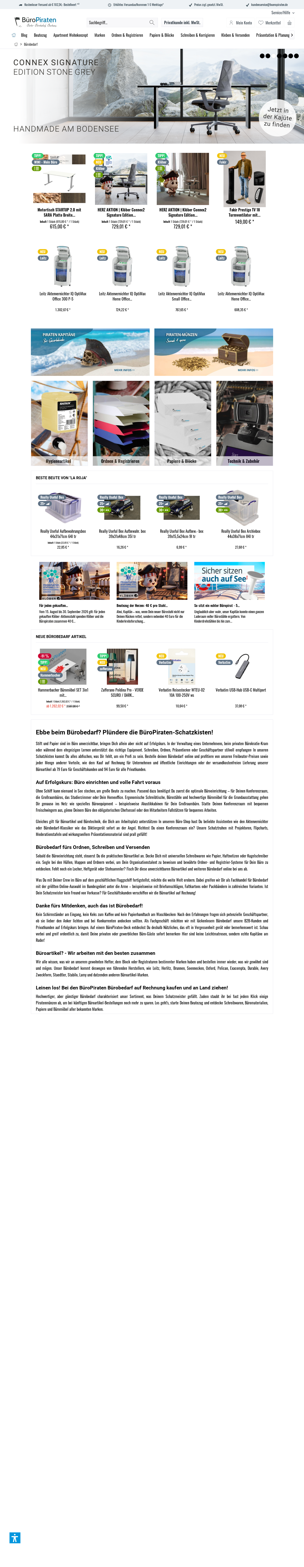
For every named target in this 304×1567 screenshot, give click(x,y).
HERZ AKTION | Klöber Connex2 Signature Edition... (121, 212)
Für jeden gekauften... (53, 605)
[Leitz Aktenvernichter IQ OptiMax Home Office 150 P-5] (63, 266)
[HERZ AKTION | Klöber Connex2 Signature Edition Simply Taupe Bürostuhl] (183, 179)
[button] (15, 1537)
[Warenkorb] (289, 22)
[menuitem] (281, 13)
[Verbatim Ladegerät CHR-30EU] (241, 266)
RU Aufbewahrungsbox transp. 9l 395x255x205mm (241, 533)
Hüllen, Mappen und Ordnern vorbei (88, 862)
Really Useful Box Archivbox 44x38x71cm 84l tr (181, 533)
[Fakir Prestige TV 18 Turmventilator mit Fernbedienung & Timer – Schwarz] (244, 179)
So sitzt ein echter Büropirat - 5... (217, 605)
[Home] (14, 35)
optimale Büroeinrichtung (209, 791)
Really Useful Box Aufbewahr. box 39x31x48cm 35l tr (63, 533)
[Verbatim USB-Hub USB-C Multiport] (241, 667)
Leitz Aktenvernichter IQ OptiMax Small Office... (122, 296)
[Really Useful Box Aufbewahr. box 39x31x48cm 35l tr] (63, 508)
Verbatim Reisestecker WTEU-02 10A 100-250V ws (182, 692)
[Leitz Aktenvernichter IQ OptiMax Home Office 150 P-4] (182, 266)
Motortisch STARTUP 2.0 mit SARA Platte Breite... (59, 212)
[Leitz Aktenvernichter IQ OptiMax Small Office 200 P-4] (122, 266)
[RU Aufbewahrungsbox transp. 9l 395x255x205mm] (241, 508)
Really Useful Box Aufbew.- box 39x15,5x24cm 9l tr (122, 533)
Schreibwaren (233, 1003)
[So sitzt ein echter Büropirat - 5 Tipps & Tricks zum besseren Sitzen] (229, 581)
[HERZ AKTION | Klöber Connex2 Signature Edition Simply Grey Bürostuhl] (121, 179)
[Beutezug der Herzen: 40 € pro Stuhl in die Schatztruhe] (152, 581)
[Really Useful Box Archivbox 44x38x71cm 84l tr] (182, 508)
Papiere (41, 1009)
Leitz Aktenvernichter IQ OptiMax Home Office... (63, 296)
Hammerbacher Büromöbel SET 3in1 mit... (63, 692)
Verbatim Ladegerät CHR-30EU (241, 293)
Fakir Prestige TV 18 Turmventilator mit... (245, 212)
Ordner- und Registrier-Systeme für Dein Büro (231, 862)
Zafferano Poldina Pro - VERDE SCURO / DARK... (122, 692)
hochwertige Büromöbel (205, 797)
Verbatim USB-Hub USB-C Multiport (241, 690)
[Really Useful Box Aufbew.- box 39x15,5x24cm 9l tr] (122, 508)
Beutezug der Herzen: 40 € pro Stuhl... (142, 605)
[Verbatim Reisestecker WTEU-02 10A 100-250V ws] (182, 667)
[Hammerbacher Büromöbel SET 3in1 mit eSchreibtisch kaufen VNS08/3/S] (63, 667)
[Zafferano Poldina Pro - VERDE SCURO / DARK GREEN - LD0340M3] (122, 667)
